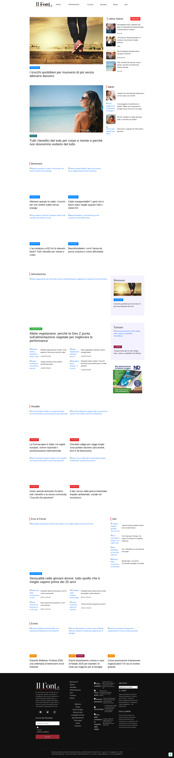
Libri (126, 4)
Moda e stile (77, 712)
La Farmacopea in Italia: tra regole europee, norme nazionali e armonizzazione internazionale (47, 447)
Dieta (78, 723)
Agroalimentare (78, 717)
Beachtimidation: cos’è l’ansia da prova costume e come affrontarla (85, 250)
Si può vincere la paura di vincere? (93, 604)
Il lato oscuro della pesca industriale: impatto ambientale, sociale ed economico (88, 494)
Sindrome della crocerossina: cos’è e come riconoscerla (54, 592)
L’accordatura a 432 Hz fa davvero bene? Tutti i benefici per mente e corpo (47, 251)
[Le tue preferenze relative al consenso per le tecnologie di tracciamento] (170, 754)
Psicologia (78, 720)
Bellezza (78, 704)
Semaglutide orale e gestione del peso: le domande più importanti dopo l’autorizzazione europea (130, 27)
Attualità (103, 4)
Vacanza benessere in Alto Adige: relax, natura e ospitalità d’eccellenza (127, 352)
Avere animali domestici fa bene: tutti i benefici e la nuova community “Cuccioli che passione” (48, 494)
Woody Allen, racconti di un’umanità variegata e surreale (133, 562)
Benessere (44, 4)
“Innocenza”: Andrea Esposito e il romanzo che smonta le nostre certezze (129, 40)
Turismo (90, 4)
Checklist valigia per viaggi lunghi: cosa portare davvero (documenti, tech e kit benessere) (87, 447)
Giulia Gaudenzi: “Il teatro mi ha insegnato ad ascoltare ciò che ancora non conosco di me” (108, 685)
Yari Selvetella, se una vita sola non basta (133, 550)
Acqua (77, 707)
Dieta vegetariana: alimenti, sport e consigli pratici (93, 351)
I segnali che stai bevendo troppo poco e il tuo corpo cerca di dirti (130, 94)
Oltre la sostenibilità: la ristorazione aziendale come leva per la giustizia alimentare (109, 700)
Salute (58, 4)
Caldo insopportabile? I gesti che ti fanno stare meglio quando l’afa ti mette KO (86, 204)
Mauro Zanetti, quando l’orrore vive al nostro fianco (133, 527)
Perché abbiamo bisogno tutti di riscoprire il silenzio (128, 52)
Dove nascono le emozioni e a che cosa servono (53, 604)
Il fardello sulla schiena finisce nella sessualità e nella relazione (93, 592)
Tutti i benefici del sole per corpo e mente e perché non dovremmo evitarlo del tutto (129, 65)
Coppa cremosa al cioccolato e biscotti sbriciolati (51, 363)
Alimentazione (73, 4)
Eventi (115, 4)
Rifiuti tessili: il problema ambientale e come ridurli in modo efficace (105, 693)
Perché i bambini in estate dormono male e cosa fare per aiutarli (129, 118)
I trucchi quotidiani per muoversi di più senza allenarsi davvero (62, 74)
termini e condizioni (43, 732)
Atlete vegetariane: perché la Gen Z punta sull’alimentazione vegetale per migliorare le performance (61, 337)
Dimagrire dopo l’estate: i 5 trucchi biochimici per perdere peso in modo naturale (94, 363)
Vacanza (78, 726)
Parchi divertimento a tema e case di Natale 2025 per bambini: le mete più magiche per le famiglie (86, 663)
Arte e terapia (78, 709)
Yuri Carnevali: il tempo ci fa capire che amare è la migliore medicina (132, 538)
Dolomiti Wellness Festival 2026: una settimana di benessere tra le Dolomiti (47, 663)
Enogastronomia (77, 715)
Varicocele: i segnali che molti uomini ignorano (130, 130)
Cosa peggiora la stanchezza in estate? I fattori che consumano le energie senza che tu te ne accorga (129, 106)
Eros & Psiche (36, 573)
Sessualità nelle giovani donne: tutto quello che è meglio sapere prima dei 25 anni (65, 580)
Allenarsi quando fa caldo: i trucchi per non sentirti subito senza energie (47, 204)
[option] (127, 296)
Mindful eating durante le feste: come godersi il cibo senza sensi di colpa (53, 351)
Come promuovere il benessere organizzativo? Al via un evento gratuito (124, 663)
